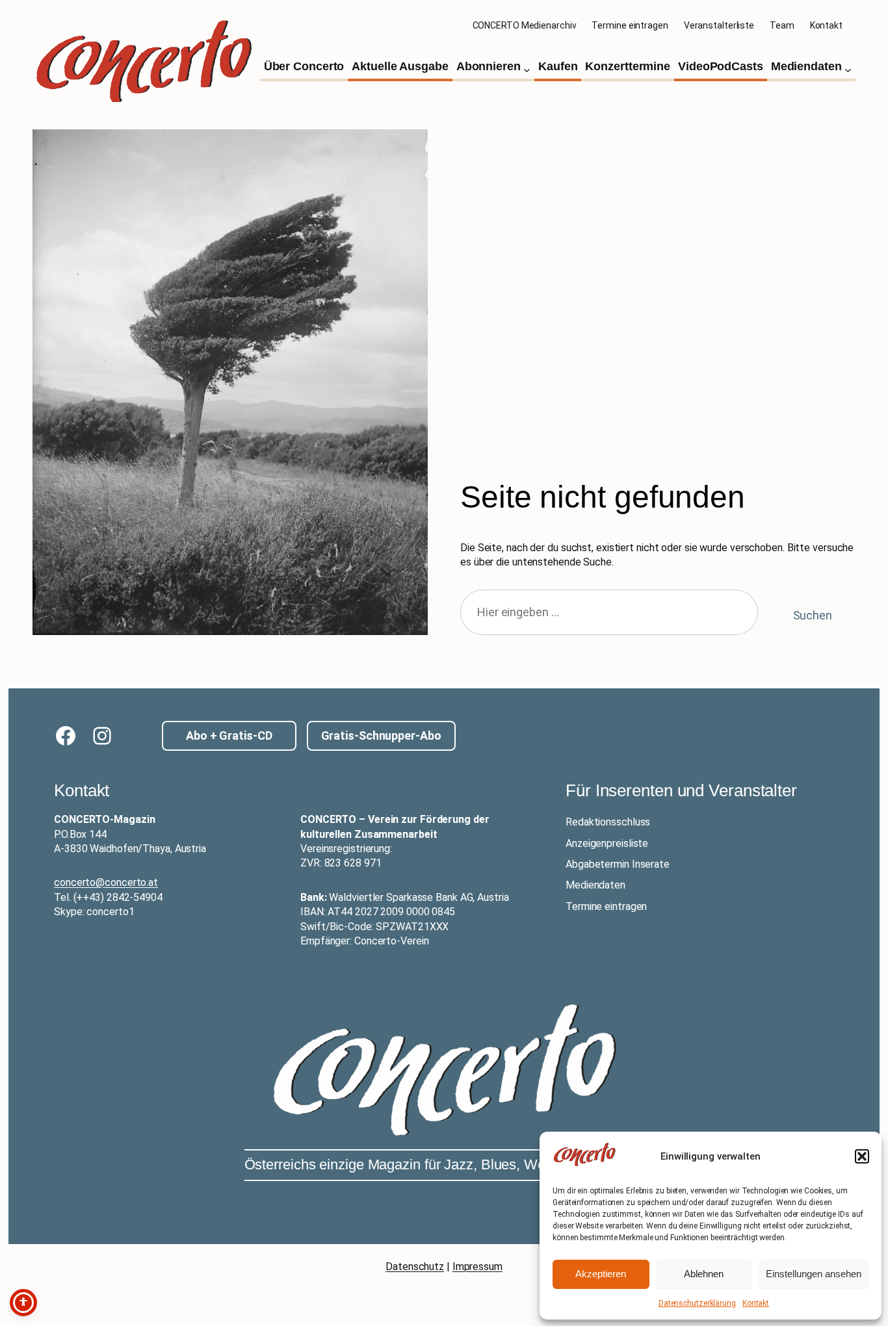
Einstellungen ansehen (813, 1273)
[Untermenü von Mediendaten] (848, 69)
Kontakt (755, 1303)
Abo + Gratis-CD (229, 735)
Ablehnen (704, 1273)
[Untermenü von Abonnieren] (526, 69)
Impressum (477, 1266)
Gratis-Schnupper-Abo (381, 735)
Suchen (812, 615)
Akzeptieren (600, 1273)
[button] (861, 1156)
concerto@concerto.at (106, 882)
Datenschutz (414, 1266)
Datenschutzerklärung (697, 1303)
